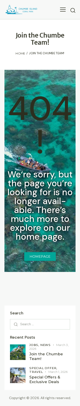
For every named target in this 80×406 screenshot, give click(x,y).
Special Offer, (43, 368)
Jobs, (34, 345)
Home (20, 53)
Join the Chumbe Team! (46, 356)
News (45, 345)
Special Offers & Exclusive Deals (44, 379)
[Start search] (73, 10)
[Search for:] (40, 324)
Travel (36, 372)
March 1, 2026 (58, 372)
